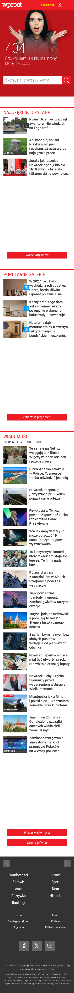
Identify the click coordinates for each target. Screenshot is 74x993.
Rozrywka (18, 896)
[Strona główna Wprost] (12, 5)
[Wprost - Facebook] (24, 946)
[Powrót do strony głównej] (6, 863)
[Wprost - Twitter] (37, 946)
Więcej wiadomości (37, 832)
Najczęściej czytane (26, 112)
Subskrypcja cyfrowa (18, 921)
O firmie (18, 915)
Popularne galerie (24, 274)
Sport (55, 882)
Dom (55, 889)
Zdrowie (19, 882)
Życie (38, 442)
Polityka (9, 442)
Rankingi (18, 902)
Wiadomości (16, 436)
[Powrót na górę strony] (67, 863)
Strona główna (37, 843)
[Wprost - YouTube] (50, 946)
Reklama (55, 921)
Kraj (20, 442)
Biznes (56, 875)
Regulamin (18, 927)
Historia (56, 896)
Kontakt (55, 915)
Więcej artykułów (37, 255)
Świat (29, 442)
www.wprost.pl (47, 983)
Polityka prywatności (55, 927)
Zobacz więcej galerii (37, 417)
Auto (18, 889)
